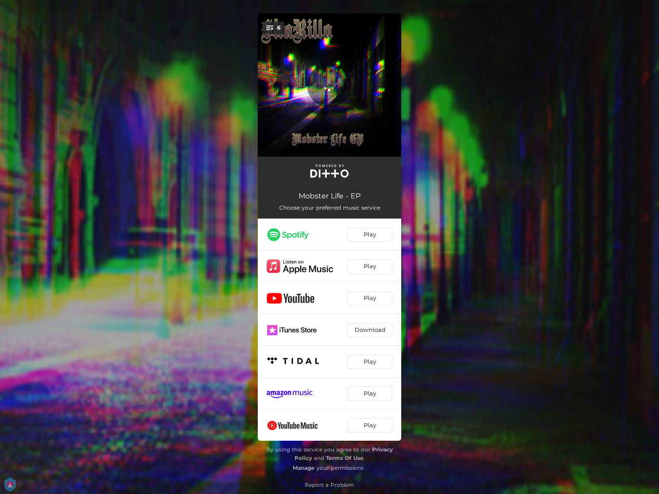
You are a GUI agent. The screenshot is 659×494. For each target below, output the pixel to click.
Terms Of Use (345, 458)
